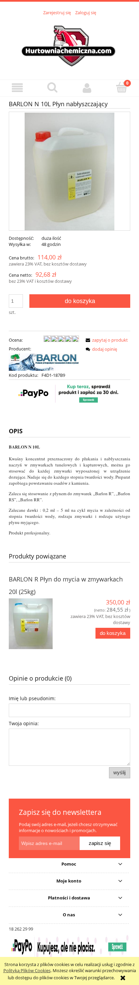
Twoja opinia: (24, 723)
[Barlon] (44, 362)
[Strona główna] (69, 44)
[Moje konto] (87, 88)
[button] (17, 88)
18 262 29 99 (21, 929)
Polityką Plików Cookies (27, 970)
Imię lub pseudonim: (32, 698)
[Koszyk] (121, 87)
